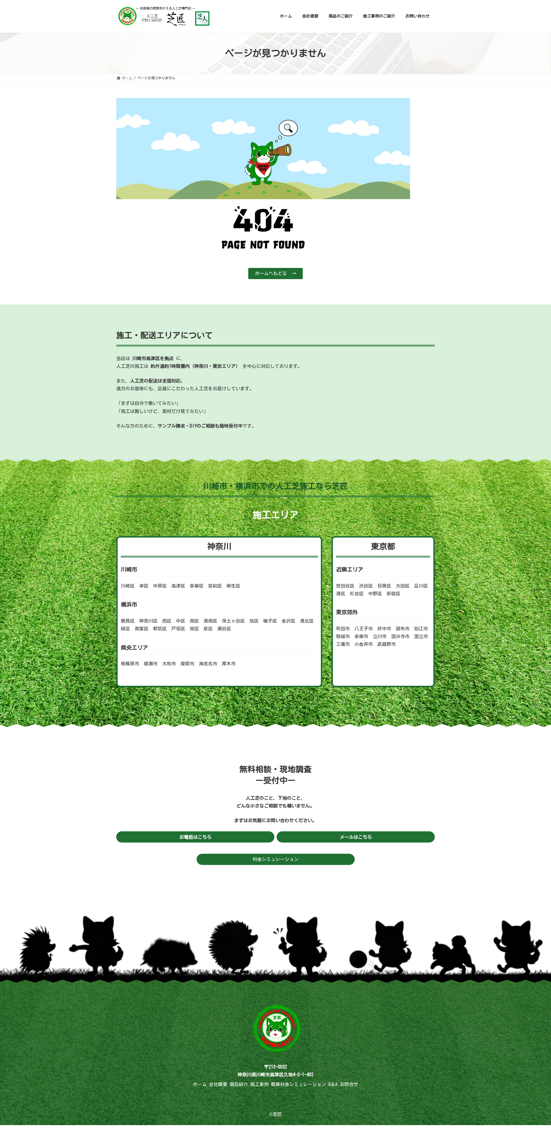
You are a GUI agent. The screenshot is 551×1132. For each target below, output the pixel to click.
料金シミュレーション (275, 859)
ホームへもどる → (275, 273)
